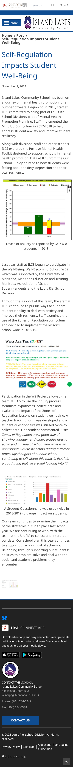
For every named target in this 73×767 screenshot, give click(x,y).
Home (7, 35)
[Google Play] (31, 655)
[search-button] (53, 5)
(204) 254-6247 (21, 701)
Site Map (29, 746)
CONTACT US (20, 720)
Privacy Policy (11, 746)
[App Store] (10, 655)
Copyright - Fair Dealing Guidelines (53, 747)
